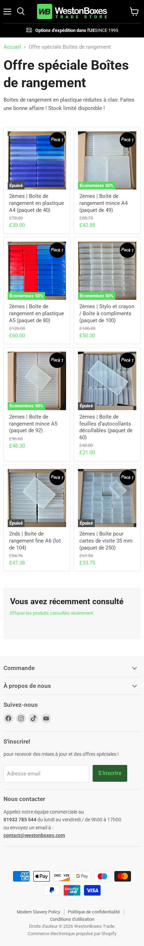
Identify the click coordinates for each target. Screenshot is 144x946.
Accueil (12, 47)
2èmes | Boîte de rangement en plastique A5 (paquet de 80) (36, 313)
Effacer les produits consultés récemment (51, 613)
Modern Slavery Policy (38, 911)
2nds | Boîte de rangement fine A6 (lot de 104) (35, 541)
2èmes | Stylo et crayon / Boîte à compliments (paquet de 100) (106, 313)
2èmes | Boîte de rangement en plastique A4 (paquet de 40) (36, 203)
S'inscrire (110, 773)
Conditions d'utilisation (72, 919)
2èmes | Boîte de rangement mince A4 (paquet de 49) (103, 203)
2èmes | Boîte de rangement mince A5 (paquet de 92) (33, 424)
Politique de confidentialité (94, 911)
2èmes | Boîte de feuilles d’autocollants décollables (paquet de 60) (105, 427)
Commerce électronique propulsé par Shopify (72, 933)
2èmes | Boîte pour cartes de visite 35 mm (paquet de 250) (105, 541)
